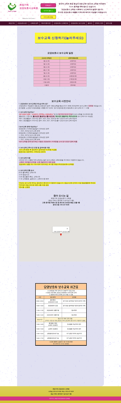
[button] (61, 23)
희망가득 (24, 4)
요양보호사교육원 (28, 8)
